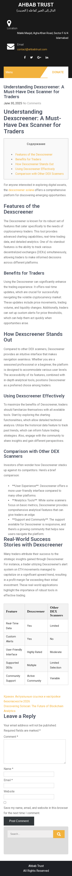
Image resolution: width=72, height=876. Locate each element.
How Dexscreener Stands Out (34, 164)
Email (8, 780)
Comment (11, 736)
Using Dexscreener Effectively (35, 169)
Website (9, 791)
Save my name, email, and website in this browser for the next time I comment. (36, 810)
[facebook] (25, 57)
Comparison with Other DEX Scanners (39, 173)
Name (8, 769)
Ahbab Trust (36, 5)
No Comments (32, 103)
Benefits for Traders (28, 159)
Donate (58, 72)
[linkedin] (47, 57)
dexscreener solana (21, 190)
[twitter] (31, 57)
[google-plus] (39, 57)
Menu (9, 72)
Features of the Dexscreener (33, 154)
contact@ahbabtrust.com (32, 49)
